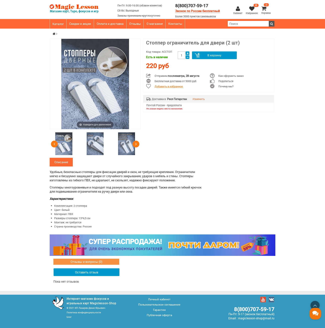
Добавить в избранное (169, 86)
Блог (69, 316)
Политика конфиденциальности (84, 312)
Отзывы (135, 24)
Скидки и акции (80, 24)
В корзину (214, 55)
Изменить (199, 99)
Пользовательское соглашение (159, 304)
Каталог (58, 24)
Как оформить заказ (231, 76)
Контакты (175, 24)
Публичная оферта (159, 315)
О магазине (155, 24)
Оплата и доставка (110, 24)
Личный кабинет (159, 299)
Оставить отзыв (86, 272)
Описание (61, 162)
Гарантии (159, 310)
